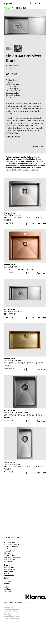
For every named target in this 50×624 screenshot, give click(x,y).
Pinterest (7, 591)
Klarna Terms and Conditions (15, 602)
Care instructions (13, 95)
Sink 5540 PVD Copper (13, 267)
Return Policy (9, 555)
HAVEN (7, 583)
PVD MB (12, 217)
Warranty (7, 553)
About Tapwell (9, 542)
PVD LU (21, 217)
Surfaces (7, 578)
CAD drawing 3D (12, 89)
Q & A (6, 549)
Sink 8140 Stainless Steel (14, 312)
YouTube (7, 589)
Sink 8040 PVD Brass (12, 361)
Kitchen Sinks (21, 8)
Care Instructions (11, 546)
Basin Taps (8, 571)
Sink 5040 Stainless (12, 215)
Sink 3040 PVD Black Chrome (16, 413)
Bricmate (7, 581)
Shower (7, 565)
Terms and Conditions (12, 557)
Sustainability (9, 559)
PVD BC (7, 220)
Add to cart (38, 146)
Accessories (9, 576)
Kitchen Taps (9, 567)
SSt (5, 217)
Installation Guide (13, 84)
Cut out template (12, 93)
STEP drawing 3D (13, 91)
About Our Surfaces (12, 544)
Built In (6, 574)
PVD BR (39, 217)
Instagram (8, 587)
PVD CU (30, 217)
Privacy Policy (9, 551)
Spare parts (10, 97)
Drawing (9, 82)
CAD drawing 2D (12, 86)
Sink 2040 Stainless (12, 464)
